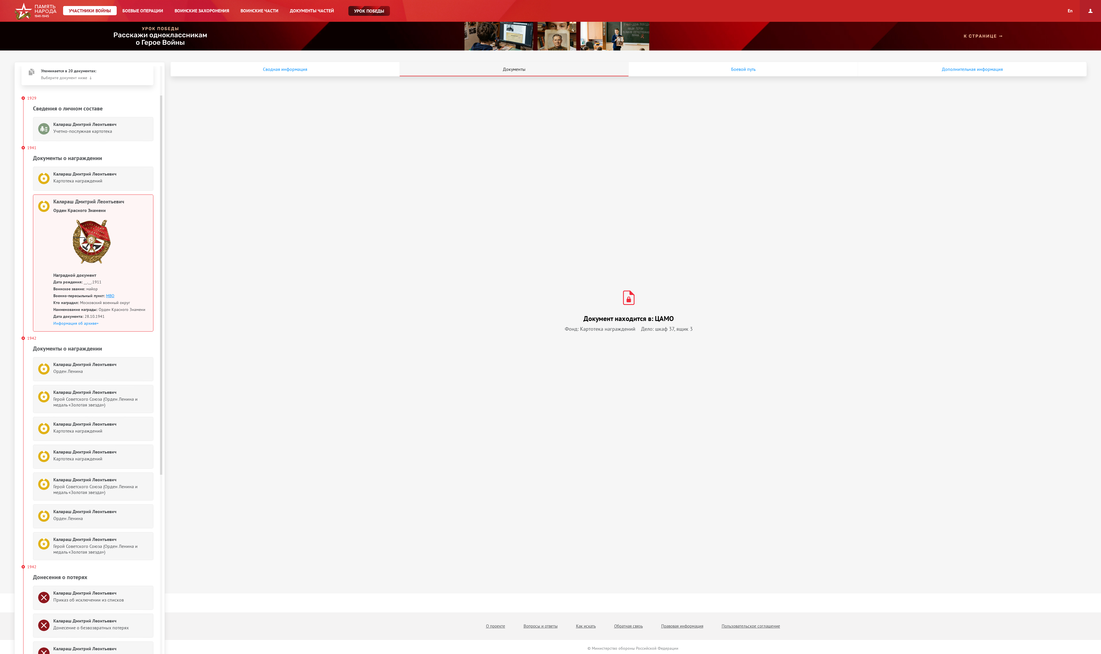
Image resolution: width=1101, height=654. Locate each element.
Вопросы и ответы (541, 626)
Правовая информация (682, 626)
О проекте (495, 626)
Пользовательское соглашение (751, 626)
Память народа (35, 11)
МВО (110, 295)
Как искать (586, 626)
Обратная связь (628, 626)
